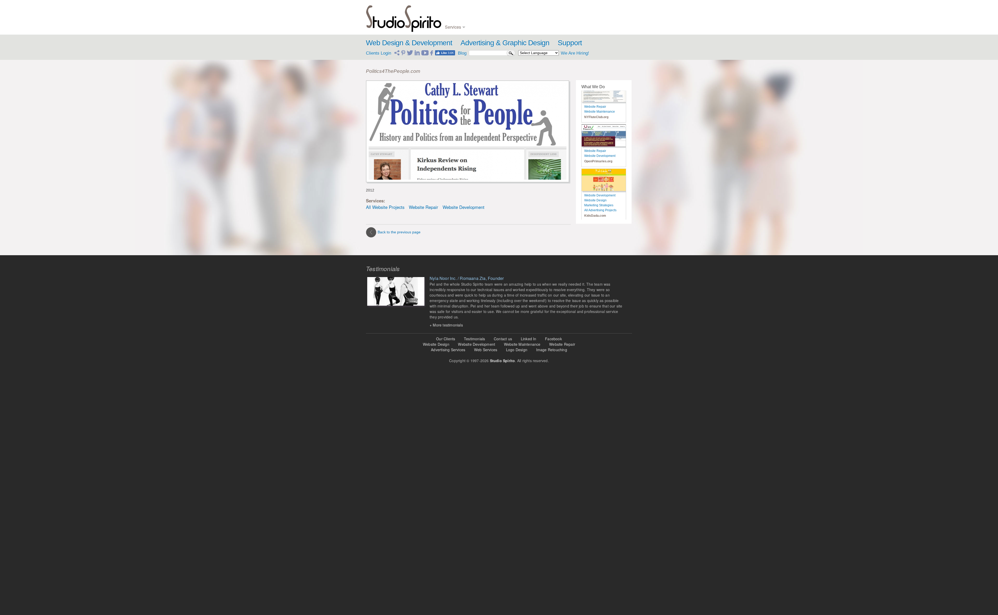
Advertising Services (448, 349)
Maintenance (454, 20)
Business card (482, 20)
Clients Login (378, 53)
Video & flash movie (525, 10)
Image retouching (523, 25)
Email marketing (562, 20)
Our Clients (445, 338)
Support (570, 43)
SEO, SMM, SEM (563, 15)
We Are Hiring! (575, 53)
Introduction (598, 10)
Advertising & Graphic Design (505, 43)
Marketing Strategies (598, 171)
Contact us (503, 338)
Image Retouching (551, 349)
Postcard (517, 15)
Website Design (595, 166)
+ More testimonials (446, 325)
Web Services (485, 349)
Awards (594, 15)
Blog (553, 10)
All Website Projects (385, 207)
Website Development (463, 207)
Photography (519, 20)
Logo (474, 10)
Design (450, 10)
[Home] (403, 17)
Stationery (479, 25)
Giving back (598, 25)
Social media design (565, 25)
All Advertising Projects (600, 176)
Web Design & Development (409, 43)
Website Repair (423, 207)
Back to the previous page (399, 232)
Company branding (485, 15)
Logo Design (516, 349)
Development (455, 15)
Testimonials (598, 20)
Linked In (528, 338)
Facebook (553, 338)
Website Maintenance (522, 344)
